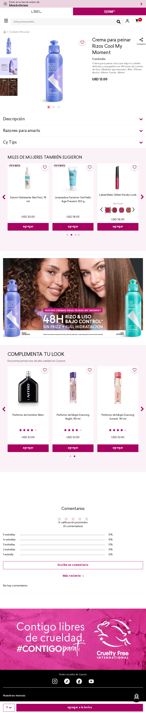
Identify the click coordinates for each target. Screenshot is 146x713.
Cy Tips (10, 143)
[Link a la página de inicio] (4, 31)
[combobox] (67, 21)
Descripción (14, 119)
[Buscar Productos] (118, 21)
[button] (107, 210)
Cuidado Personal (19, 32)
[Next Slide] (142, 197)
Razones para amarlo (21, 131)
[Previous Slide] (4, 197)
